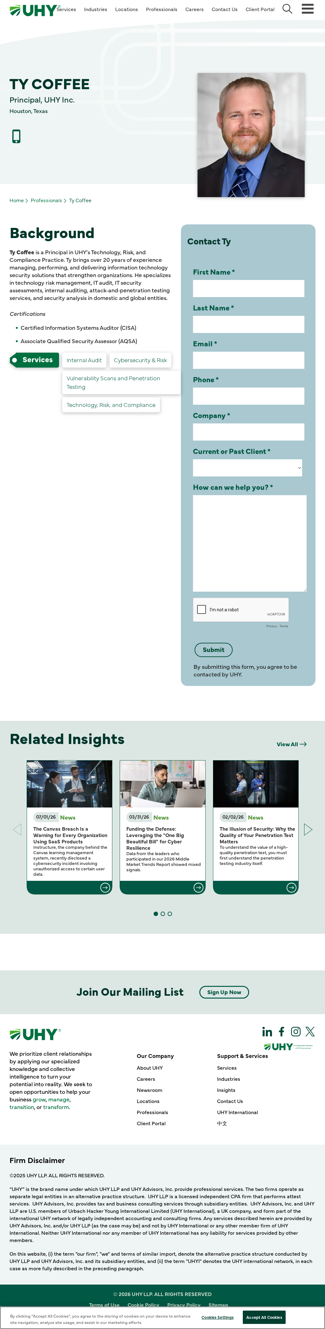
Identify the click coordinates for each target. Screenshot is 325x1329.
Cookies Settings (218, 1317)
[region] (162, 1317)
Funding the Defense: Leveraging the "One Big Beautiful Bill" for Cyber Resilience (155, 838)
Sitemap (218, 1304)
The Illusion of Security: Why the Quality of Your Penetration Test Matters (257, 834)
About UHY (150, 1067)
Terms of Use (104, 1304)
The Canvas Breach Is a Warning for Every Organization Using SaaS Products (70, 834)
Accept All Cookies (264, 1317)
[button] (308, 830)
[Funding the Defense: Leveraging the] (162, 887)
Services (66, 8)
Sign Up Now (224, 992)
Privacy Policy (184, 1304)
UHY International (237, 1111)
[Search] (287, 9)
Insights (226, 1089)
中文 (222, 1123)
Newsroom (149, 1089)
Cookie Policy (143, 1304)
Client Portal (260, 8)
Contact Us (225, 8)
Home (17, 199)
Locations (126, 8)
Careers (194, 8)
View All (287, 744)
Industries (95, 8)
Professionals (161, 8)
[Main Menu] (308, 8)
